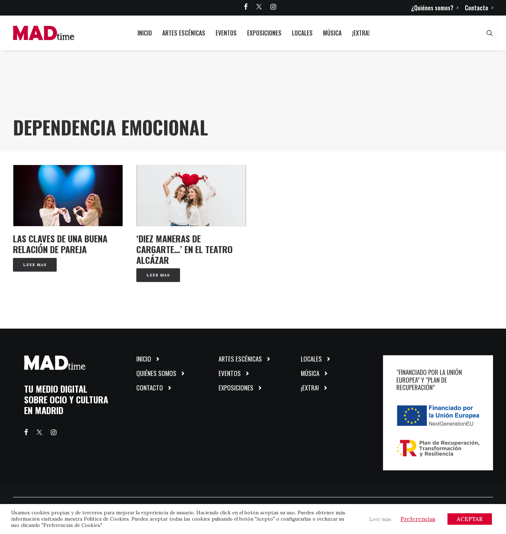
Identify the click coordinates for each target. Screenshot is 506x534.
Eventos (226, 32)
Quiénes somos (156, 373)
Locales (302, 32)
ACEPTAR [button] (470, 519)
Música (332, 32)
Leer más (380, 519)
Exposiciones (264, 32)
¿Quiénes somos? (432, 7)
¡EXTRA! (361, 32)
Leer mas (35, 264)
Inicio (144, 32)
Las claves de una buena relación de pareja (60, 244)
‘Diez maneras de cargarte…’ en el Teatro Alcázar (184, 249)
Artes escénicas (183, 32)
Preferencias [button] (417, 519)
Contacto (476, 7)
